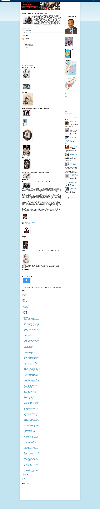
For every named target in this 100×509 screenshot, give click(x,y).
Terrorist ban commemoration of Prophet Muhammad (31, 329)
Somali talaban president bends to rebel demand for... (31, 319)
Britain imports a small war (27, 335)
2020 (24, 293)
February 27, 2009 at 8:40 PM (29, 45)
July (24, 311)
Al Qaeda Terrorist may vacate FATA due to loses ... (31, 470)
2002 (24, 479)
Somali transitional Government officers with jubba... (31, 370)
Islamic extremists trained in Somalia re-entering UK (31, 463)
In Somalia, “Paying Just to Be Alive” (29, 435)
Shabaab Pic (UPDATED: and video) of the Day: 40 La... (32, 460)
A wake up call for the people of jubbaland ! (30, 328)
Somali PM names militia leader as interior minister (31, 426)
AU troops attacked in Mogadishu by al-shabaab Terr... (31, 425)
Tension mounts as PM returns (28, 346)
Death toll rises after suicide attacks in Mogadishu (31, 393)
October (25, 307)
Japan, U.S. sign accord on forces (28, 443)
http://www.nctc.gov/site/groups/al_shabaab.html (30, 237)
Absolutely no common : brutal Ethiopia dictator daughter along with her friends (73, 122)
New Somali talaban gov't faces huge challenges (31, 403)
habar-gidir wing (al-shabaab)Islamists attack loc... (31, 421)
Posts (67, 111)
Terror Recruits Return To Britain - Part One (30, 397)
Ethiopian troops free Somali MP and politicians (30, 458)
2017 (24, 294)
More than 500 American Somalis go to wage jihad (31, 437)
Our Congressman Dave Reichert (28, 274)
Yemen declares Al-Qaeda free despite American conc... (32, 446)
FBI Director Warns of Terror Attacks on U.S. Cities (31, 374)
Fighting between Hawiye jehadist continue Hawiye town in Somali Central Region (73, 188)
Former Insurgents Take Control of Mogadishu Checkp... (32, 431)
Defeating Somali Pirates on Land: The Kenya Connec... (32, 324)
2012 (24, 300)
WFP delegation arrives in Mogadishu (29, 387)
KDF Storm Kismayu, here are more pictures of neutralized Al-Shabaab (73, 129)
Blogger (54, 497)
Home (42, 63)
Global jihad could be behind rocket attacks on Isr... (31, 391)
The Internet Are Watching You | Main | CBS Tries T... (31, 351)
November (25, 306)
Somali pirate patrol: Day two (28, 418)
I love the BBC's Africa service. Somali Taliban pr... (31, 466)
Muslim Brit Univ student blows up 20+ (29, 453)
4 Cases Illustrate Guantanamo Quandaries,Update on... (32, 413)
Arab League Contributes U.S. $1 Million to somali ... (31, 464)
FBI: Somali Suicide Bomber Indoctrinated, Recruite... (31, 364)
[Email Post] (33, 32)
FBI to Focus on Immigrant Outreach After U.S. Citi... (31, 369)
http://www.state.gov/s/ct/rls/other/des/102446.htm (30, 222)
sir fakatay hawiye (26, 409)
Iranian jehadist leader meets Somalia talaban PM (31, 363)
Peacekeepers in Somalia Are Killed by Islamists (31, 390)
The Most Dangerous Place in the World (29, 430)
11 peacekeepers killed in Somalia (29, 396)
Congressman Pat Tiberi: (26, 273)
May (24, 313)
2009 (24, 304)
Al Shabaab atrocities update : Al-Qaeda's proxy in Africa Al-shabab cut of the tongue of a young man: (74, 175)
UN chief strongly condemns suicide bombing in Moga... (32, 379)
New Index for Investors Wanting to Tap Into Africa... (31, 415)
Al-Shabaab (25, 345)
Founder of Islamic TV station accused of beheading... (31, 449)
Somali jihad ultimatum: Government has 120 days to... (31, 419)
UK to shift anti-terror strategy (28, 465)
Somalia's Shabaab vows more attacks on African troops (32, 381)
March (25, 316)
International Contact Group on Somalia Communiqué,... (32, 340)
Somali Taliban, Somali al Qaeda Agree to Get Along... (31, 325)
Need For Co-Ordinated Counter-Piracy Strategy (31, 408)
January (25, 474)
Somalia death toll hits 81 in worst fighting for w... (31, 352)
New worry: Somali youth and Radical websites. (30, 339)
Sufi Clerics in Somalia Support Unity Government (31, 438)
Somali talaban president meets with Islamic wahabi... (31, 380)
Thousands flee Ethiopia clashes (28, 359)
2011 (24, 301)
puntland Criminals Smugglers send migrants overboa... (32, 368)
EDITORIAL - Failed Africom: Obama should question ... (31, 407)
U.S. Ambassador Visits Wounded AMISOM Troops (31, 342)
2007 (24, 477)
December (25, 305)
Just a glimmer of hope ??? (28, 353)
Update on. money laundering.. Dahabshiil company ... (31, 452)
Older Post (59, 63)
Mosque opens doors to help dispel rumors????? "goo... (32, 356)
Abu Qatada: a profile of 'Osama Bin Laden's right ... (31, 442)
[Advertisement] (42, 55)
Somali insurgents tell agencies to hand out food (31, 448)
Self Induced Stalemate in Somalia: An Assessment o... (31, 331)
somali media (26, 330)
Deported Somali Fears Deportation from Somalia (31, 436)
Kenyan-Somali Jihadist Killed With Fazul (72, 182)
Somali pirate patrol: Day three (28, 404)
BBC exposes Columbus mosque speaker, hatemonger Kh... (32, 432)
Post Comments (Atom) (29, 65)
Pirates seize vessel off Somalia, (28, 398)
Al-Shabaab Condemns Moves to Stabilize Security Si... (32, 459)
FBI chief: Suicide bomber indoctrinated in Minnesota (31, 375)
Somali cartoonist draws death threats (29, 336)
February (25, 317)
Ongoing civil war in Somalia (28, 414)
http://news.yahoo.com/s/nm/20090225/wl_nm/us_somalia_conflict (32, 26)
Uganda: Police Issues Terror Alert (29, 471)
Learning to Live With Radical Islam (29, 318)
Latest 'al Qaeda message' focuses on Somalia (30, 385)
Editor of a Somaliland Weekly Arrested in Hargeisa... (31, 323)
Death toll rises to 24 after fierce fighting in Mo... (30, 373)
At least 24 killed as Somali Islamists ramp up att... (31, 362)
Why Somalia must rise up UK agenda (29, 447)
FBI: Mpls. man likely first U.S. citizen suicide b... (30, 376)
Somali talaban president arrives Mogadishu (30, 392)
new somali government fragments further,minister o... (31, 402)
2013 (24, 299)
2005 (24, 478)
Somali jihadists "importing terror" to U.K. (29, 469)
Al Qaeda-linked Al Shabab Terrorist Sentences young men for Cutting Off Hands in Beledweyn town (74, 146)
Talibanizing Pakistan (27, 454)
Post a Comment (26, 47)
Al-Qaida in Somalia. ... (26, 483)
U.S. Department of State (26, 223)
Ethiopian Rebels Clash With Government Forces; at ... (31, 420)
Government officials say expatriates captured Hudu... (31, 357)
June (25, 312)
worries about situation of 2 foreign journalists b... (31, 341)
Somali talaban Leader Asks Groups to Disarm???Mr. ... (32, 441)
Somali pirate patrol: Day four (28, 386)
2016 (24, 295)
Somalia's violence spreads (28, 347)
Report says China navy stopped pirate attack (30, 358)
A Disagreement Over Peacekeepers (29, 424)
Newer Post (24, 63)
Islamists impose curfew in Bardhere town (30, 334)
